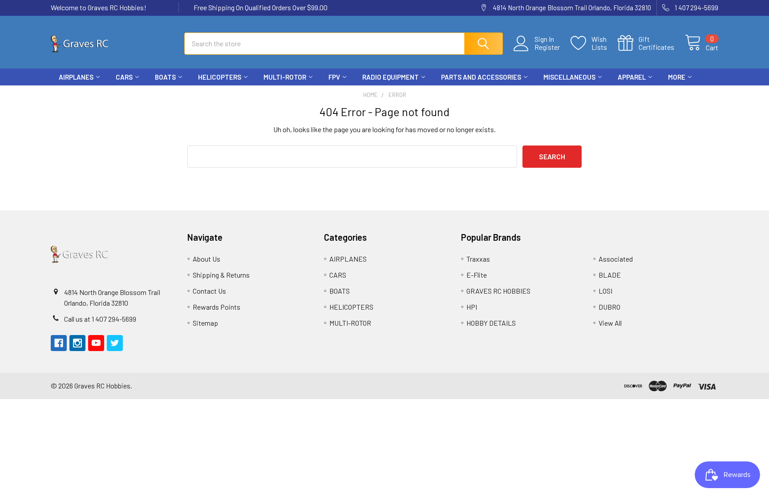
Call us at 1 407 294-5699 (100, 319)
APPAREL (632, 77)
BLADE (610, 275)
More (676, 77)
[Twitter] (710, 93)
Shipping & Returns (221, 275)
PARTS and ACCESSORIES (481, 77)
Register (547, 47)
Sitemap (205, 323)
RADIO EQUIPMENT (390, 77)
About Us (206, 259)
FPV (334, 77)
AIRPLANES (76, 77)
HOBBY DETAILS (491, 323)
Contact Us (209, 291)
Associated (616, 259)
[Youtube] (694, 93)
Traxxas (478, 259)
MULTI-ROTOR (284, 77)
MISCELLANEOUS (569, 77)
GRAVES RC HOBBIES (498, 291)
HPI (471, 307)
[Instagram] (678, 93)
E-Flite (476, 275)
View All (610, 323)
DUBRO (609, 307)
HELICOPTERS (219, 77)
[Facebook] (662, 93)
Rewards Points (216, 307)
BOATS (165, 77)
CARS (124, 77)
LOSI (605, 291)
